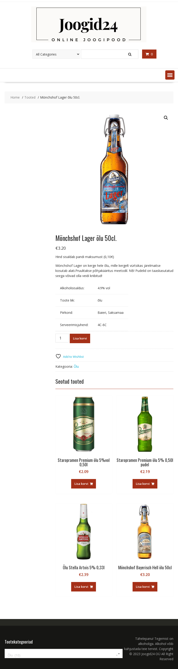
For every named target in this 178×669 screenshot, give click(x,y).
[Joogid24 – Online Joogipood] (88, 41)
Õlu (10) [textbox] (63, 655)
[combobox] (64, 653)
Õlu (76, 366)
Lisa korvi (80, 338)
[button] (170, 75)
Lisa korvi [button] (81, 484)
